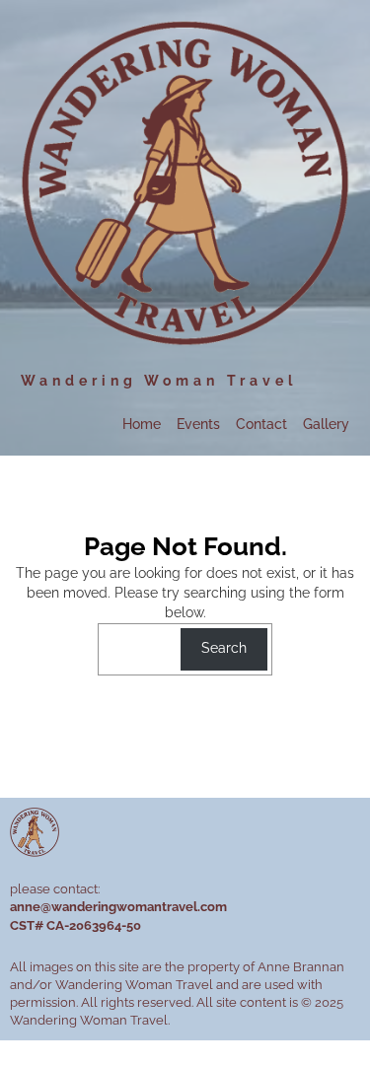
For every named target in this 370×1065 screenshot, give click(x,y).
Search (224, 648)
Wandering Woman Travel (159, 380)
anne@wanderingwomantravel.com (118, 906)
